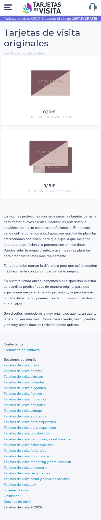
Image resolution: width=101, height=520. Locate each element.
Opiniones (11, 496)
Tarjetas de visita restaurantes (27, 473)
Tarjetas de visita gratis (21, 365)
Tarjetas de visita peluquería (25, 467)
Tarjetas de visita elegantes (25, 388)
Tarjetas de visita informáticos (27, 456)
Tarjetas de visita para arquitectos (30, 422)
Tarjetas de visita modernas (25, 399)
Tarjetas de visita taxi (20, 484)
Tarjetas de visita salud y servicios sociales (37, 479)
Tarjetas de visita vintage (23, 410)
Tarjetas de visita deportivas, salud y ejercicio (39, 439)
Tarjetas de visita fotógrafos (25, 450)
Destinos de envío (18, 501)
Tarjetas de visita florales (23, 393)
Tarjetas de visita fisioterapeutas (28, 445)
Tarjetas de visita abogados (25, 416)
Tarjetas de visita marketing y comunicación (37, 462)
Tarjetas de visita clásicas (23, 376)
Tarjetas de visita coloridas (24, 382)
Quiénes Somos (16, 490)
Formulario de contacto (22, 350)
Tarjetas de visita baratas (23, 371)
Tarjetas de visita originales (25, 405)
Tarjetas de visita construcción (27, 433)
